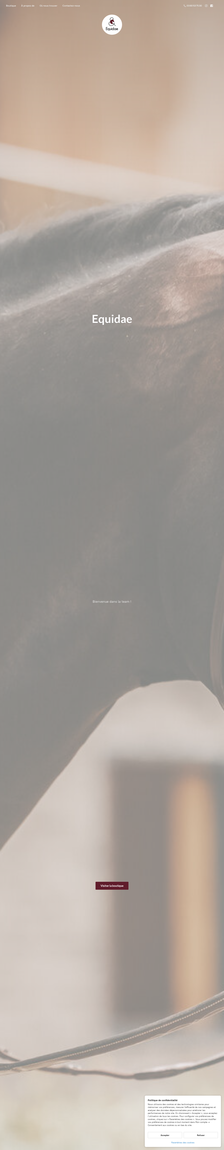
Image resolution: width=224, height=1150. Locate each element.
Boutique (11, 5)
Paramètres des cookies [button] (182, 1142)
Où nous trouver (48, 5)
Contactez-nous (71, 5)
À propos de (27, 5)
